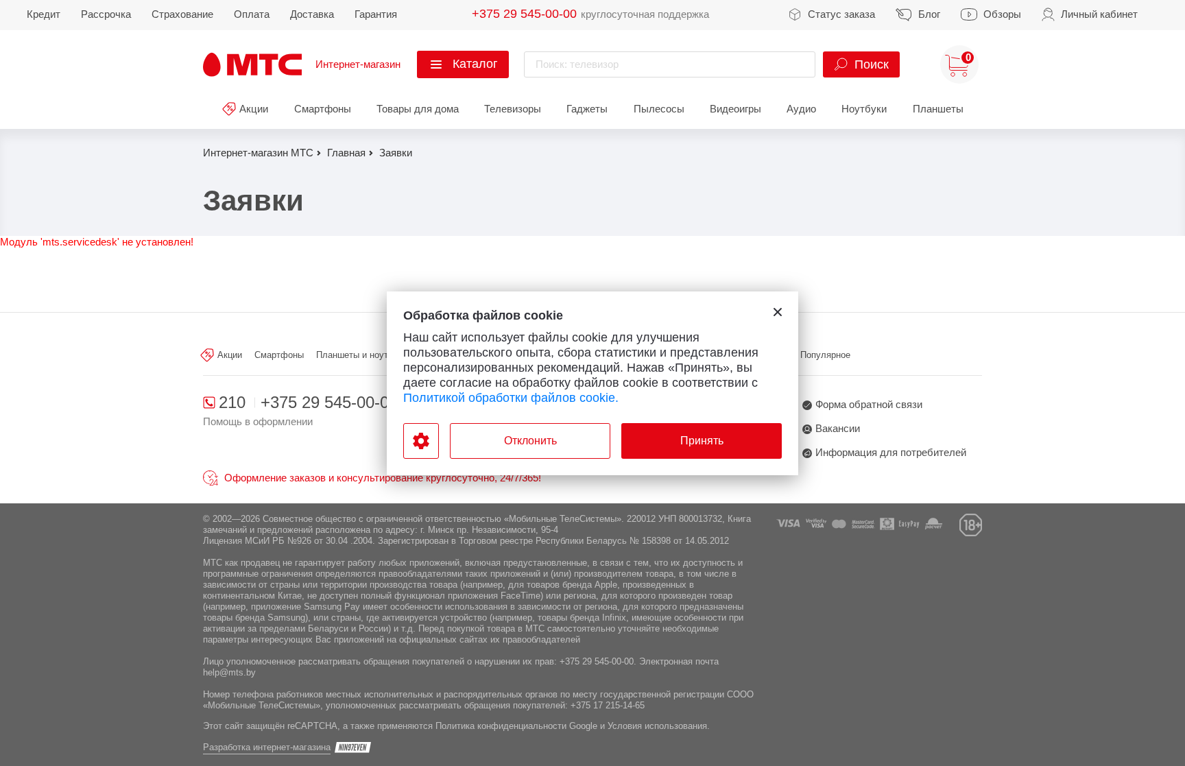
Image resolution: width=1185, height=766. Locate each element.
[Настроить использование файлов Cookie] (421, 441)
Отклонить (530, 440)
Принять (701, 440)
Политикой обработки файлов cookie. (511, 398)
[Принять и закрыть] (777, 312)
